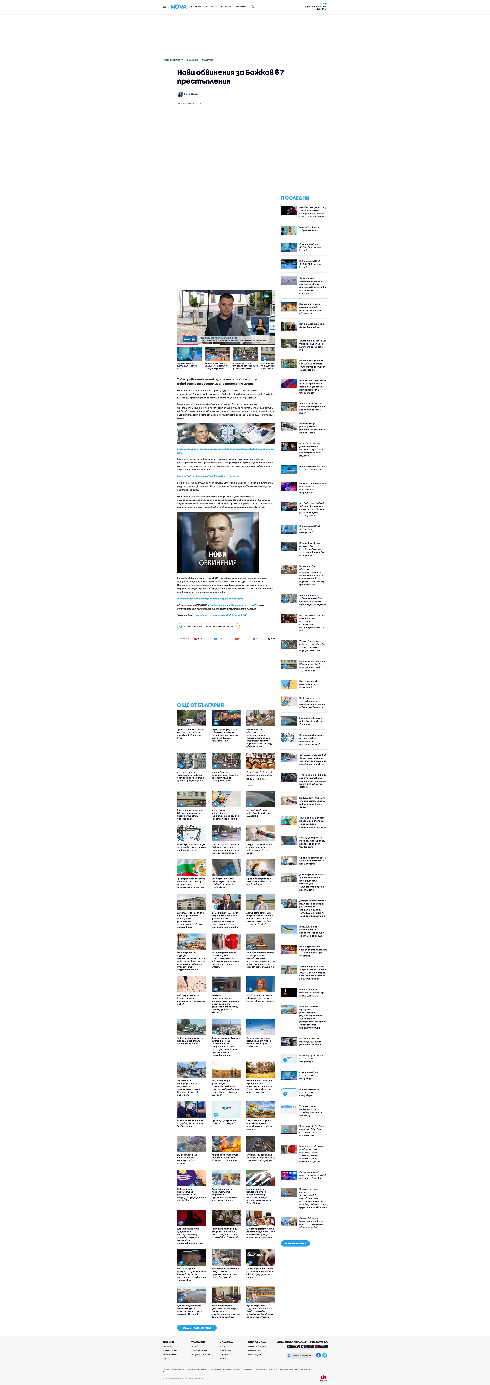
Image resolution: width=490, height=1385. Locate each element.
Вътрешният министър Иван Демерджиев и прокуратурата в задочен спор (190, 814)
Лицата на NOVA (199, 1350)
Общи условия (247, 1369)
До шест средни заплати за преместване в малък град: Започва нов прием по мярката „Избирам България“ (226, 1087)
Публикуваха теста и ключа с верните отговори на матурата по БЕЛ (191, 999)
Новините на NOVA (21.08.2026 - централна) (309, 529)
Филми (223, 1359)
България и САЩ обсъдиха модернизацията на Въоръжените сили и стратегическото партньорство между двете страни (259, 738)
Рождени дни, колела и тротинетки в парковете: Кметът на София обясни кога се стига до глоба (259, 1086)
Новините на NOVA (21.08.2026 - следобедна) (309, 1092)
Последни (167, 1346)
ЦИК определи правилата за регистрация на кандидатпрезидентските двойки (191, 1194)
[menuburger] (164, 6)
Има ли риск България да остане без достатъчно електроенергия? (191, 847)
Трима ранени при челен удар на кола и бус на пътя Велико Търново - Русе (190, 733)
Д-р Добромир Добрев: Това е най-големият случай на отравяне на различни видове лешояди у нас (225, 735)
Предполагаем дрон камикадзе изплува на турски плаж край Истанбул (259, 1042)
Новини (196, 6)
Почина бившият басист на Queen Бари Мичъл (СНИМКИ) (312, 992)
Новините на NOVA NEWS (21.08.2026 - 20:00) (313, 468)
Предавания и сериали (202, 1354)
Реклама (166, 1369)
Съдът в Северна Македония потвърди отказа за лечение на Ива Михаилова (311, 1222)
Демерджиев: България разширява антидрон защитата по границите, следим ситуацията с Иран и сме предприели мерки (225, 920)
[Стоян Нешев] (180, 94)
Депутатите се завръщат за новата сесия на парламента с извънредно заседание (190, 776)
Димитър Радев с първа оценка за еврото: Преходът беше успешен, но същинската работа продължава (190, 920)
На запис (226, 6)
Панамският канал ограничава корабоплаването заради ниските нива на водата (311, 549)
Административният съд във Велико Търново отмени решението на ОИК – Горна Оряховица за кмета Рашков (259, 918)
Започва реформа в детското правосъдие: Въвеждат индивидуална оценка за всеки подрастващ (226, 1311)
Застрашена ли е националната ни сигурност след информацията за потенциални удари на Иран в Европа (259, 1196)
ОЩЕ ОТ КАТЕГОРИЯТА (197, 1327)
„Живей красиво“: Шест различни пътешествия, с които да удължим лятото (260, 1272)
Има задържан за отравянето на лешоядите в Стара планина (189, 1159)
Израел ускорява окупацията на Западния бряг (309, 684)
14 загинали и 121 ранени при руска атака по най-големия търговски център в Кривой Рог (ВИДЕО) (312, 781)
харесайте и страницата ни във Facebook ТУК (220, 615)
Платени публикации (170, 1372)
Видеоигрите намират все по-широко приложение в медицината (312, 488)
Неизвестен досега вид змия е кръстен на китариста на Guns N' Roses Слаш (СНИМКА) (313, 212)
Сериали (224, 1354)
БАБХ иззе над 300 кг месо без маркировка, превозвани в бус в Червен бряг (224, 882)
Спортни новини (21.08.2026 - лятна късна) (310, 247)
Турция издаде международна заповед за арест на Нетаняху (311, 1110)
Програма (211, 6)
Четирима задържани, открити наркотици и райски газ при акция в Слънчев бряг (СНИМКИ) (225, 1232)
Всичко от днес (170, 1350)
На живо (241, 6)
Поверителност (260, 1369)
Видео (166, 1359)
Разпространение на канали (197, 1369)
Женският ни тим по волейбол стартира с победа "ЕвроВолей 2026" (312, 408)
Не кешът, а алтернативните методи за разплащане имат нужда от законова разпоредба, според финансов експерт (225, 1003)
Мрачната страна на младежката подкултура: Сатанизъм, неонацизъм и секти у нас (312, 623)
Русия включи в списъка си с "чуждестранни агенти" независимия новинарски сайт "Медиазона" (312, 386)
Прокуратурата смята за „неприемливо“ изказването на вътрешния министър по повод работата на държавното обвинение (260, 959)
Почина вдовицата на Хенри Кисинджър (311, 325)
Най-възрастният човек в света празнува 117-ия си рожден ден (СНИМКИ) (313, 951)
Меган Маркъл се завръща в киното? (310, 228)
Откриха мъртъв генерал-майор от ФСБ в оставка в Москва (312, 1175)
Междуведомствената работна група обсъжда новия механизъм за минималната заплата (260, 1232)
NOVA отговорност (257, 1346)
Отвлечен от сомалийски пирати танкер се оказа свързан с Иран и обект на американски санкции (312, 285)
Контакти (237, 1369)
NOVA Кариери (254, 1350)
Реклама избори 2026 (178, 1369)
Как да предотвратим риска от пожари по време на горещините (225, 1158)
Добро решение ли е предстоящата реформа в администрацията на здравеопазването (224, 1194)
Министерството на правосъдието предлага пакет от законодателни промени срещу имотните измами (226, 959)
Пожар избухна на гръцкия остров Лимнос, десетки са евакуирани (310, 308)
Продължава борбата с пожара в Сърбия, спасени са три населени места (312, 1130)
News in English (254, 1354)
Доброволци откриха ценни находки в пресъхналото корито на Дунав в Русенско (190, 1309)
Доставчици (227, 1369)
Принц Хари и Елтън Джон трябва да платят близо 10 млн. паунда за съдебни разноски (311, 449)
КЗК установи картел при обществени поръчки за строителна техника (260, 1124)
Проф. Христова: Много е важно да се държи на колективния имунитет (260, 998)
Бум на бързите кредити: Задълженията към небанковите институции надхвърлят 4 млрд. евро (191, 1274)
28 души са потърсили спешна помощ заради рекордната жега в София (259, 848)
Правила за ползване (286, 1369)
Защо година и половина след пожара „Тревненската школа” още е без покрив (225, 1272)
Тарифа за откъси (215, 1369)
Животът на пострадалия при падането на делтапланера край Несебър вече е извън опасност (189, 1087)
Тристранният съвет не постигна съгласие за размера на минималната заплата (191, 882)
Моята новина (170, 1354)
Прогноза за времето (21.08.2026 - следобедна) (311, 1058)
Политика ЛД (272, 1369)
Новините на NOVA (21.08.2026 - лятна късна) (310, 264)
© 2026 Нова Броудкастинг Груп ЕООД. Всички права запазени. (184, 1378)
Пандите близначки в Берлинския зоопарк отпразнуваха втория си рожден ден (312, 365)
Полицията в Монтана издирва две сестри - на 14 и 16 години (191, 1123)
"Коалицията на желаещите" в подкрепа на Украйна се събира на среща (311, 931)
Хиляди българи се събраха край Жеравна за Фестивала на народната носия (225, 776)
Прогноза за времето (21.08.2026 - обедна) (224, 1122)
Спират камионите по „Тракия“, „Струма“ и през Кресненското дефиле (260, 1158)
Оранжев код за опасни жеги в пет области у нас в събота (259, 881)
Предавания (225, 1350)
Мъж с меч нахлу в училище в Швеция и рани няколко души (310, 1041)
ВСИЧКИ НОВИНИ (295, 1243)
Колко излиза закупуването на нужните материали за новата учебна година (225, 814)
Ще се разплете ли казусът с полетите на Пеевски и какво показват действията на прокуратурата (260, 1311)
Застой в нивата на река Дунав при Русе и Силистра (258, 813)
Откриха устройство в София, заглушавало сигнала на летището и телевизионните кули (225, 848)
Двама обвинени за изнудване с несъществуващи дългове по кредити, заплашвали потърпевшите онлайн (190, 1235)
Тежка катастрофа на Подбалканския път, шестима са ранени (190, 1041)
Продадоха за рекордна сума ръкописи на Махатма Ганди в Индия (312, 428)
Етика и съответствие (303, 1369)
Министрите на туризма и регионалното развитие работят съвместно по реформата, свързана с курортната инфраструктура (191, 961)
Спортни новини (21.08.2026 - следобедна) (308, 1075)
